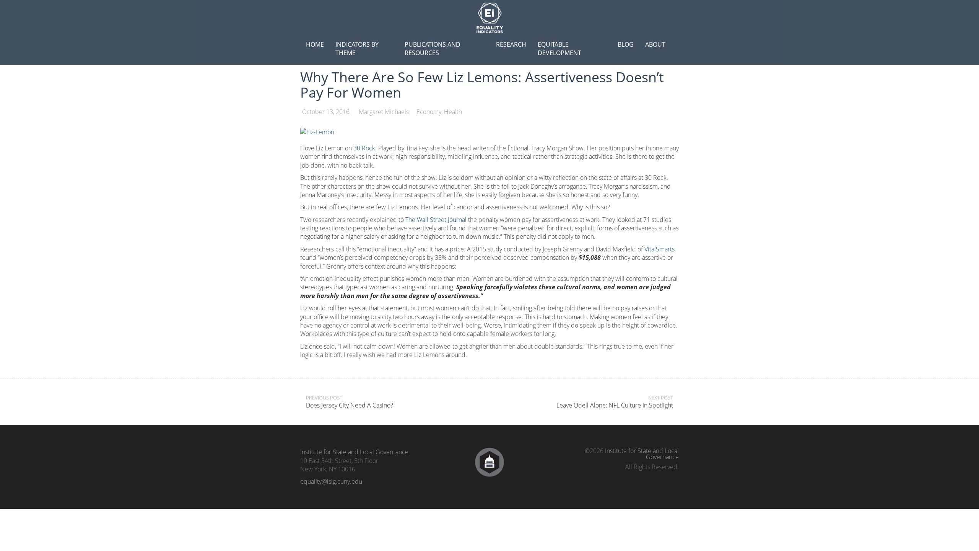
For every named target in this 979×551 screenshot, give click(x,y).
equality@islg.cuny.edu (331, 481)
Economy (428, 112)
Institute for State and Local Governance (354, 452)
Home (315, 44)
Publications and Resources (432, 48)
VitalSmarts (659, 249)
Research (511, 44)
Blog (626, 44)
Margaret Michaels (384, 112)
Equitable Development (559, 48)
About (655, 44)
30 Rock (364, 148)
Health (453, 112)
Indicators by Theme (357, 48)
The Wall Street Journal (436, 219)
